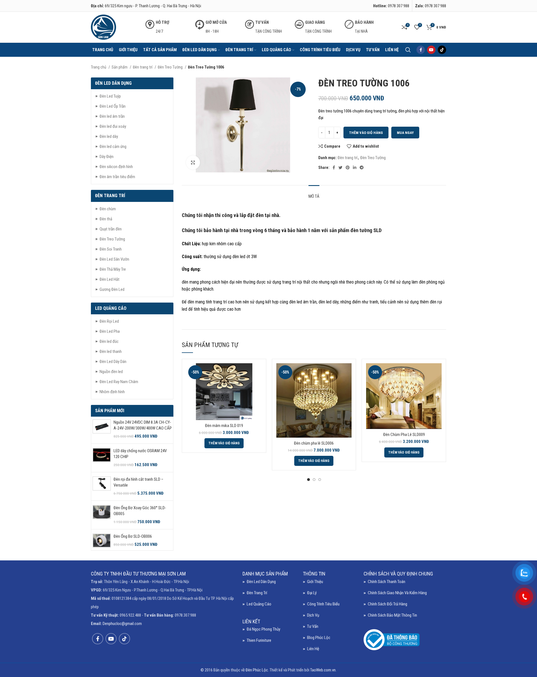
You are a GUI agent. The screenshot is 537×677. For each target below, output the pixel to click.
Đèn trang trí (143, 67)
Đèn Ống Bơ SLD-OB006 (133, 536)
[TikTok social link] (442, 50)
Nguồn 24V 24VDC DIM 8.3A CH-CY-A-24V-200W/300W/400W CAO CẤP (143, 425)
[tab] (313, 193)
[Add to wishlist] (258, 397)
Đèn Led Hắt (109, 279)
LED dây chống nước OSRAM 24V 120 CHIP (140, 453)
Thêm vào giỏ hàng (366, 133)
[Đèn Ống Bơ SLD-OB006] (102, 541)
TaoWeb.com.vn (323, 670)
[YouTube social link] (431, 50)
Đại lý (312, 592)
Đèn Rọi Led (109, 321)
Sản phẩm (120, 67)
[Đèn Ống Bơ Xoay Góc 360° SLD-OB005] (102, 515)
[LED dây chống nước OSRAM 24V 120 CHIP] (102, 458)
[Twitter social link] (340, 167)
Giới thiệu (315, 581)
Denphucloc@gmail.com (122, 623)
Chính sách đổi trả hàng (387, 604)
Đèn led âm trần (112, 116)
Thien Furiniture (259, 640)
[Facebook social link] (420, 50)
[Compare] (258, 372)
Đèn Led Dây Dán (113, 361)
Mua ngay (405, 133)
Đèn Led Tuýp (110, 96)
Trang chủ (99, 67)
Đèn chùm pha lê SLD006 (314, 443)
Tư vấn (312, 626)
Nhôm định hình (112, 391)
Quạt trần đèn (111, 229)
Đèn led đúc (109, 341)
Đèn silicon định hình (116, 166)
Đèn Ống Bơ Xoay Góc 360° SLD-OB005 (140, 510)
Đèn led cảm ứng (113, 146)
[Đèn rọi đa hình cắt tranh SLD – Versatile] (102, 486)
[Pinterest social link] (347, 167)
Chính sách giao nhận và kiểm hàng (397, 592)
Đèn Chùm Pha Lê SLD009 (404, 434)
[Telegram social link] (361, 167)
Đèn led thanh (111, 351)
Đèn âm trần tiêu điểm (117, 176)
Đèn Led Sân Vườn (114, 259)
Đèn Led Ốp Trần (113, 106)
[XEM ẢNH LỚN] (193, 162)
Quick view (258, 385)
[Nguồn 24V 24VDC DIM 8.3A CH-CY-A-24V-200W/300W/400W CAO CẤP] (102, 429)
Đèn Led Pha (110, 331)
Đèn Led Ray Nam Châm (119, 381)
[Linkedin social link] (354, 167)
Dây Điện (107, 156)
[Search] (408, 49)
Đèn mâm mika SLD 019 (224, 425)
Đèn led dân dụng (261, 581)
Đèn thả (106, 218)
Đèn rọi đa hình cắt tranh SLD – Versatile (138, 482)
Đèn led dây (109, 136)
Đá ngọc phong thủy (263, 629)
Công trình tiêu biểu (323, 604)
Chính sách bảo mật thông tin (392, 615)
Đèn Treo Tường (170, 67)
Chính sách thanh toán (386, 581)
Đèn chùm (108, 208)
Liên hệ (313, 648)
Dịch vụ (313, 615)
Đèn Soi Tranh (111, 249)
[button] (224, 443)
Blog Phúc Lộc (318, 637)
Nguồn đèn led (111, 371)
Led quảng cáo (259, 604)
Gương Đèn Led (112, 289)
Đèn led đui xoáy (113, 126)
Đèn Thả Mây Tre (113, 269)
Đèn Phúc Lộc (257, 670)
